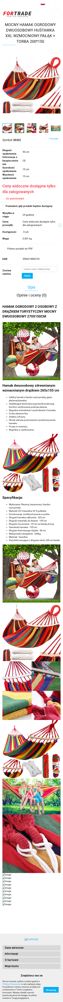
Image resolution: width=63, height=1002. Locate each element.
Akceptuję (51, 990)
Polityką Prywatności (11, 984)
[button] (31, 948)
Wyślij (27, 275)
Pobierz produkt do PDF (20, 248)
